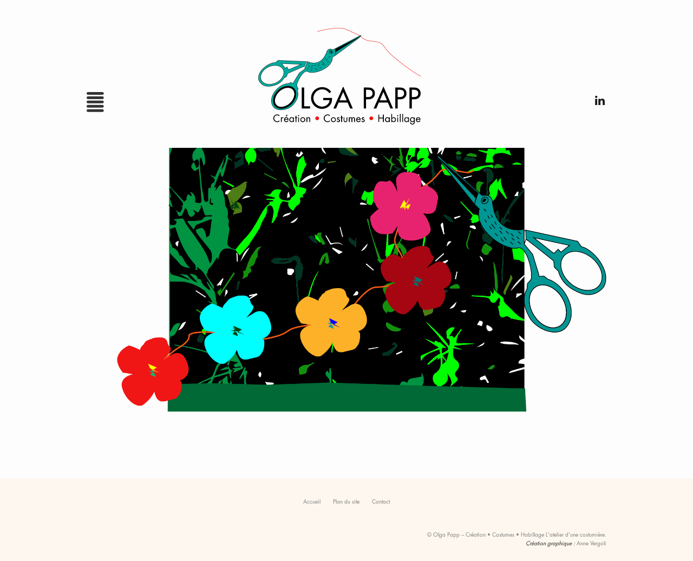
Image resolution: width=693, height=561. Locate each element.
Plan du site (346, 501)
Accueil (312, 501)
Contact (381, 501)
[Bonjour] (346, 283)
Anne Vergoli (591, 543)
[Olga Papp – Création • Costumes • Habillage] (346, 72)
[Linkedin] (596, 97)
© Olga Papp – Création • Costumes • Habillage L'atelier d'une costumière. (516, 534)
